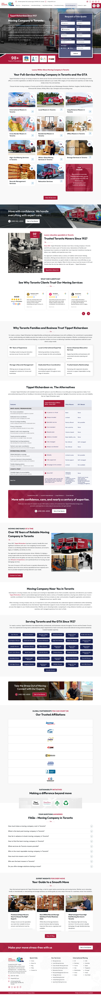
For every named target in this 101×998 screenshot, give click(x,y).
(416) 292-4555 (98, 5)
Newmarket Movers (86, 647)
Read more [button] (29, 307)
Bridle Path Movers (86, 634)
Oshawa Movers (57, 652)
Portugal (87, 970)
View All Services (50, 198)
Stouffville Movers (43, 658)
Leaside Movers (14, 646)
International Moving (35, 5)
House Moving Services (58, 977)
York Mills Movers (86, 664)
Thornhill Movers (86, 658)
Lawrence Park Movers (86, 641)
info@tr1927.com (51, 1)
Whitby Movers (57, 664)
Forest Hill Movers (43, 640)
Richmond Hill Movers (86, 653)
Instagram (96, 2)
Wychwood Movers (43, 664)
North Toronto (29, 652)
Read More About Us (52, 270)
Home (64, 48)
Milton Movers (43, 646)
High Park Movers (58, 640)
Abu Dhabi (87, 975)
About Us (18, 5)
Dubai (86, 972)
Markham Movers (29, 646)
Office (71, 48)
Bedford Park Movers (72, 635)
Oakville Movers (43, 652)
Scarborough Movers (29, 658)
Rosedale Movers (14, 658)
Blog (32, 965)
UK (75, 961)
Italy (75, 968)
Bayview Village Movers (43, 635)
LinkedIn (93, 2)
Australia (87, 963)
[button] (88, 313)
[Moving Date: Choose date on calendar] (68, 29)
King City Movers (72, 640)
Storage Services (57, 975)
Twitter (90, 2)
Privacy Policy (31, 993)
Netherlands (77, 970)
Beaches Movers (57, 634)
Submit (75, 53)
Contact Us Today (15, 575)
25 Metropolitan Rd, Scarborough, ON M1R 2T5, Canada (31, 1)
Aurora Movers (29, 634)
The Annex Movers (72, 658)
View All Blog (50, 936)
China (75, 972)
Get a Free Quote (94, 5)
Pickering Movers (72, 652)
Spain (86, 965)
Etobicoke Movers (29, 640)
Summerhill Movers (58, 658)
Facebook (99, 2)
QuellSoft (90, 993)
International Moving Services (60, 968)
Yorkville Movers (50, 670)
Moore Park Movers (72, 647)
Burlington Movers (14, 640)
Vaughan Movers (29, 664)
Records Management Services (60, 972)
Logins (84, 5)
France (76, 965)
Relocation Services (58, 970)
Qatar (75, 975)
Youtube (87, 2)
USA (86, 961)
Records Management (71, 5)
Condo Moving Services (58, 979)
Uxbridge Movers (14, 664)
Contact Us (80, 5)
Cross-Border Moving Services (60, 965)
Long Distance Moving (47, 5)
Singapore (87, 968)
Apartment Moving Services (60, 982)
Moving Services (25, 5)
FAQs (32, 968)
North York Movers (14, 652)
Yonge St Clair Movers (72, 664)
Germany (76, 963)
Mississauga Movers (57, 647)
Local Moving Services (58, 963)
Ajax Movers (14, 634)
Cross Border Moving (58, 5)
